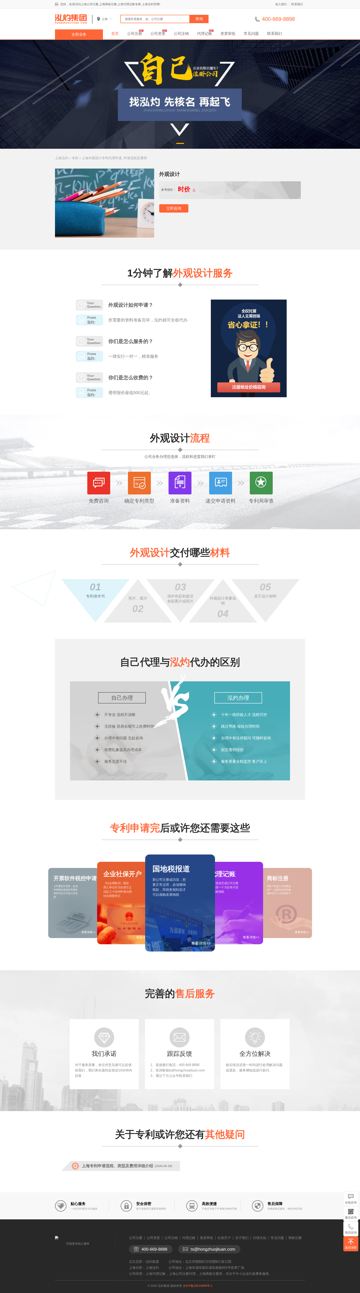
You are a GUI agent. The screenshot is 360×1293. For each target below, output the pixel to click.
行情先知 (259, 1238)
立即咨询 (173, 208)
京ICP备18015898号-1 (197, 1285)
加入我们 (281, 4)
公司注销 (181, 34)
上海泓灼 (61, 158)
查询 (199, 19)
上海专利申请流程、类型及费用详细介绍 (117, 1166)
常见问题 (251, 34)
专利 (75, 158)
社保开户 (224, 1238)
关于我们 (242, 1238)
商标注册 (295, 1238)
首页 (115, 34)
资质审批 (227, 34)
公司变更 (157, 34)
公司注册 (134, 34)
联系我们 (297, 4)
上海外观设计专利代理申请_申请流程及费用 (114, 158)
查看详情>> (201, 943)
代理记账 (204, 34)
